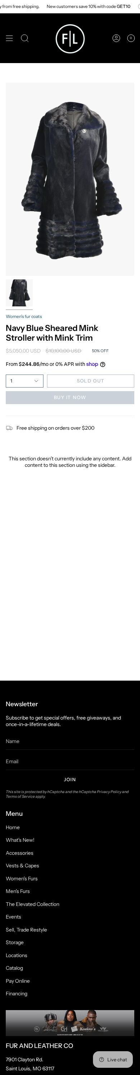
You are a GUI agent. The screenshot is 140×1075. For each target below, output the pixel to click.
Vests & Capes (22, 865)
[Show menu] (9, 38)
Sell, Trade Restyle (26, 929)
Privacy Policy (109, 791)
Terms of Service (20, 796)
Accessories (19, 853)
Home (13, 827)
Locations (16, 955)
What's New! (20, 840)
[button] (24, 38)
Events (13, 916)
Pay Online (18, 981)
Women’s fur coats (24, 316)
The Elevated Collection (32, 904)
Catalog (14, 968)
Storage (15, 942)
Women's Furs (22, 878)
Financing (16, 993)
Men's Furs (18, 891)
